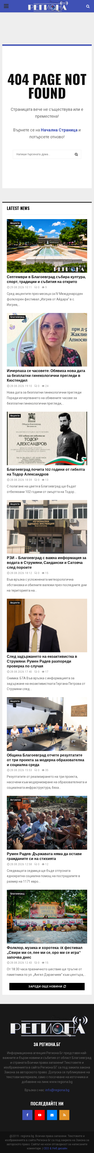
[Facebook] (27, 1115)
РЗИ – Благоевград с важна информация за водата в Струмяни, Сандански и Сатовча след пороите (46, 563)
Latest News (18, 208)
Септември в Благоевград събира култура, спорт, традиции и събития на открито (46, 279)
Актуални (15, 800)
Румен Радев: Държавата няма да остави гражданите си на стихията (44, 856)
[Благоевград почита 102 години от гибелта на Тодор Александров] (47, 438)
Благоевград (17, 317)
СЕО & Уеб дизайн (55, 1148)
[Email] (52, 1115)
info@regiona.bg (57, 1090)
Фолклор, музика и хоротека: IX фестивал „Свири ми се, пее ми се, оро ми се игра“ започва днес (44, 953)
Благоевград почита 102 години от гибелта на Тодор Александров (46, 472)
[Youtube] (40, 1115)
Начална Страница (59, 130)
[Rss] (64, 1115)
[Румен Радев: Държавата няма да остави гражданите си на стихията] (47, 823)
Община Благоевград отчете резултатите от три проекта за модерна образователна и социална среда (45, 760)
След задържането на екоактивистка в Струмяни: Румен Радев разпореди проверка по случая (42, 661)
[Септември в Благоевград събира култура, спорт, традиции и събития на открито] (47, 246)
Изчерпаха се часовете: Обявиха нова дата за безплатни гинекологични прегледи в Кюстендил (46, 376)
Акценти (15, 223)
